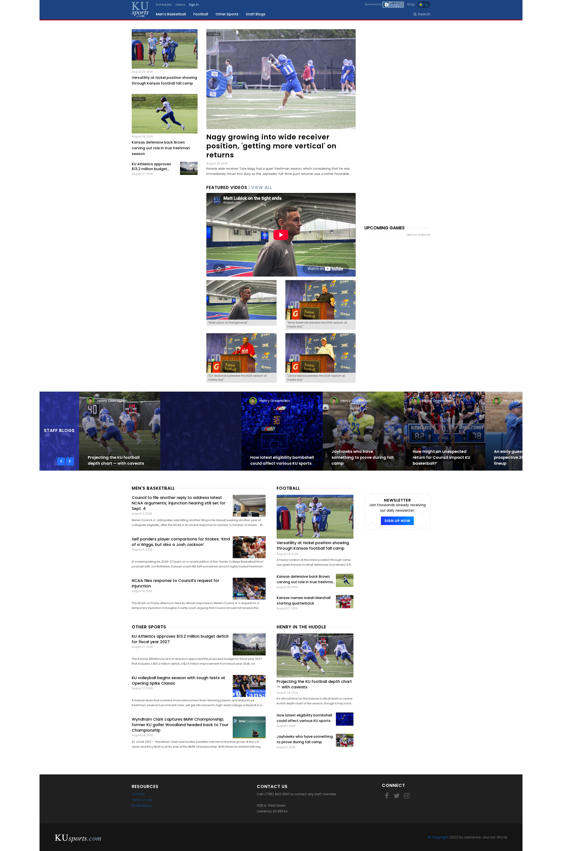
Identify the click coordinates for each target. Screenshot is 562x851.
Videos (180, 4)
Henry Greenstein (112, 400)
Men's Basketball (153, 488)
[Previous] (61, 461)
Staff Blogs (255, 14)
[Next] (70, 461)
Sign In (194, 4)
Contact (138, 794)
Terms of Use (142, 800)
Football (200, 14)
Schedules (164, 4)
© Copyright (438, 837)
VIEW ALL (261, 187)
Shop (411, 4)
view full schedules (418, 235)
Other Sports (227, 14)
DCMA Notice (142, 805)
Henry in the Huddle (301, 627)
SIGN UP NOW (397, 520)
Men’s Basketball (171, 14)
